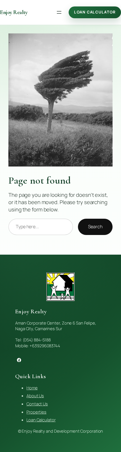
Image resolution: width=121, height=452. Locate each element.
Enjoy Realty (13, 12)
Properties (36, 412)
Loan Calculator (95, 12)
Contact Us (37, 404)
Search (95, 226)
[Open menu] (59, 12)
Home (32, 388)
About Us (35, 395)
